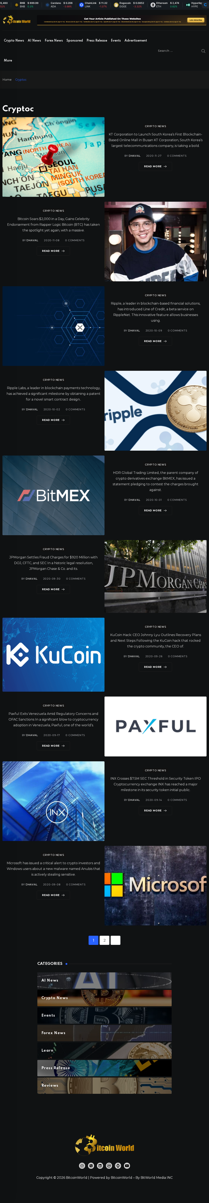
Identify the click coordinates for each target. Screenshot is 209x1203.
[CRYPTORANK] (205, 5)
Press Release (97, 40)
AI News (34, 40)
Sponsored (75, 40)
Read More (153, 166)
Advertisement (136, 40)
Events (116, 40)
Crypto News (14, 40)
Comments (177, 155)
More (8, 60)
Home (7, 79)
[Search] (203, 51)
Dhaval (135, 155)
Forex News (54, 40)
